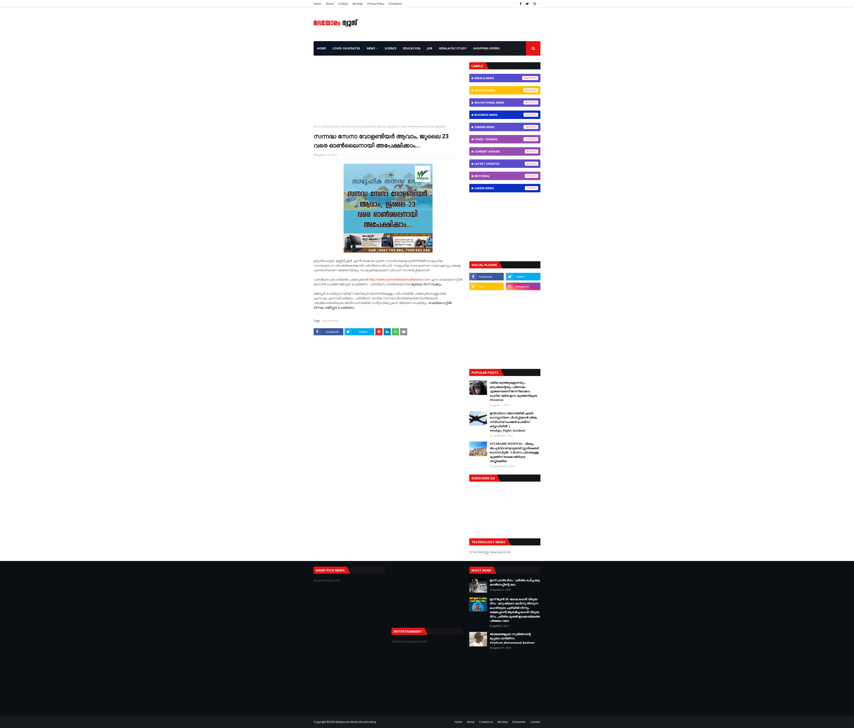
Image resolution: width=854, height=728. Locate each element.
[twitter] (527, 4)
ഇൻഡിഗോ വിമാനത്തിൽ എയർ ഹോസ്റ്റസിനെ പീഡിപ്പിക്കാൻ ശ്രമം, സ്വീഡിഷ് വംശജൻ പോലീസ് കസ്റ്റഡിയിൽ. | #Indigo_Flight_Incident (514, 421)
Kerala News (330, 126)
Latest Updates (501, 164)
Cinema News (501, 127)
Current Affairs (501, 151)
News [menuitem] (371, 48)
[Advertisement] (388, 93)
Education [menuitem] (411, 48)
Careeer (535, 722)
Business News (501, 115)
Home (317, 4)
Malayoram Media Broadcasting (356, 722)
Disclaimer (395, 4)
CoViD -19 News (501, 139)
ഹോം (317, 126)
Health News (501, 90)
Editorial (501, 176)
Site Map (357, 4)
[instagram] (534, 4)
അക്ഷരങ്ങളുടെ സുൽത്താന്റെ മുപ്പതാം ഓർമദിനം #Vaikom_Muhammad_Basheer (512, 638)
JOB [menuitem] (429, 48)
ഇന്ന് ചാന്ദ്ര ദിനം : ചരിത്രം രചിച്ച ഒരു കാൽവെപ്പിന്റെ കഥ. (515, 582)
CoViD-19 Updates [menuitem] (346, 48)
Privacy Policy (375, 4)
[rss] (486, 286)
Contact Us (486, 722)
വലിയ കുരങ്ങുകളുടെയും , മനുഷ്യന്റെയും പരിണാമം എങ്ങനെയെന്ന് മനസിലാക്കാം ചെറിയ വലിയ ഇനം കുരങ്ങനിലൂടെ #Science (513, 391)
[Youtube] (486, 296)
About (330, 4)
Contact (343, 4)
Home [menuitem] (321, 48)
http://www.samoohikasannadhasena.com (399, 279)
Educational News (501, 103)
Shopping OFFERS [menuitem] (486, 48)
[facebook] (521, 4)
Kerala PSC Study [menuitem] (452, 48)
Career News (501, 188)
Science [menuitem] (390, 48)
